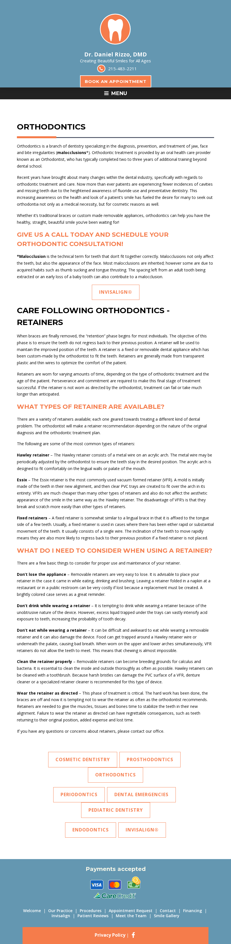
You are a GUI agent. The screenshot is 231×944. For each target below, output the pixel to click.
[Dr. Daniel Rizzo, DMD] (115, 49)
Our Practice (60, 910)
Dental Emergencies (141, 794)
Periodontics (79, 794)
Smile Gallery (166, 915)
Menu (118, 93)
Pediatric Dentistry (115, 810)
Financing (192, 910)
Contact (168, 910)
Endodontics (90, 830)
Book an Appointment (115, 81)
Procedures (90, 910)
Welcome (32, 910)
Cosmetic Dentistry (82, 759)
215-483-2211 (122, 68)
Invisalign (61, 915)
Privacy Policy (110, 935)
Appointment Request (130, 910)
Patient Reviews (92, 915)
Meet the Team (131, 915)
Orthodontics (115, 775)
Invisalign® (115, 292)
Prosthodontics (150, 759)
